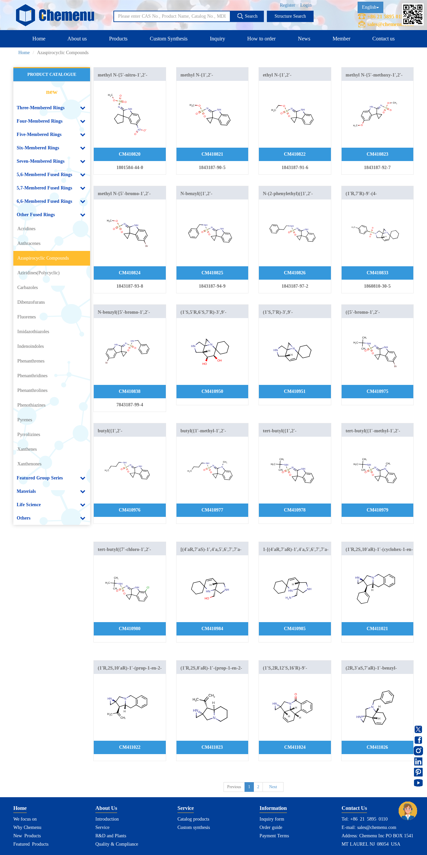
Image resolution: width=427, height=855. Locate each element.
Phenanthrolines (32, 390)
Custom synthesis (193, 827)
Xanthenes (27, 449)
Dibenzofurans (31, 302)
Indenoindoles (30, 346)
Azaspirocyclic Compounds (43, 258)
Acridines (26, 228)
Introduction (107, 819)
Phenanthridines (32, 375)
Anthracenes (28, 243)
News (304, 38)
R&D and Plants (110, 835)
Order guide (271, 827)
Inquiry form (272, 819)
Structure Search (290, 16)
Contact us (383, 38)
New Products (27, 835)
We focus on (25, 819)
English (369, 7)
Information (273, 808)
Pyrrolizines (28, 434)
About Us (106, 808)
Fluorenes (26, 316)
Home (38, 38)
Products (118, 38)
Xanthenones (29, 463)
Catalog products (193, 819)
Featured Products (30, 844)
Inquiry (217, 38)
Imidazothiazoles (33, 331)
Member (341, 38)
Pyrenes (24, 419)
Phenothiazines (31, 405)
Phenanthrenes (30, 361)
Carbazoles (27, 287)
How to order (261, 38)
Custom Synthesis (168, 38)
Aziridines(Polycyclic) (38, 272)
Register (287, 5)
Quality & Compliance (116, 844)
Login (306, 5)
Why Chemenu (27, 827)
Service (102, 827)
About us (77, 38)
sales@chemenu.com (390, 24)
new (51, 91)
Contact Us (354, 808)
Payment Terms (274, 835)
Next (273, 787)
